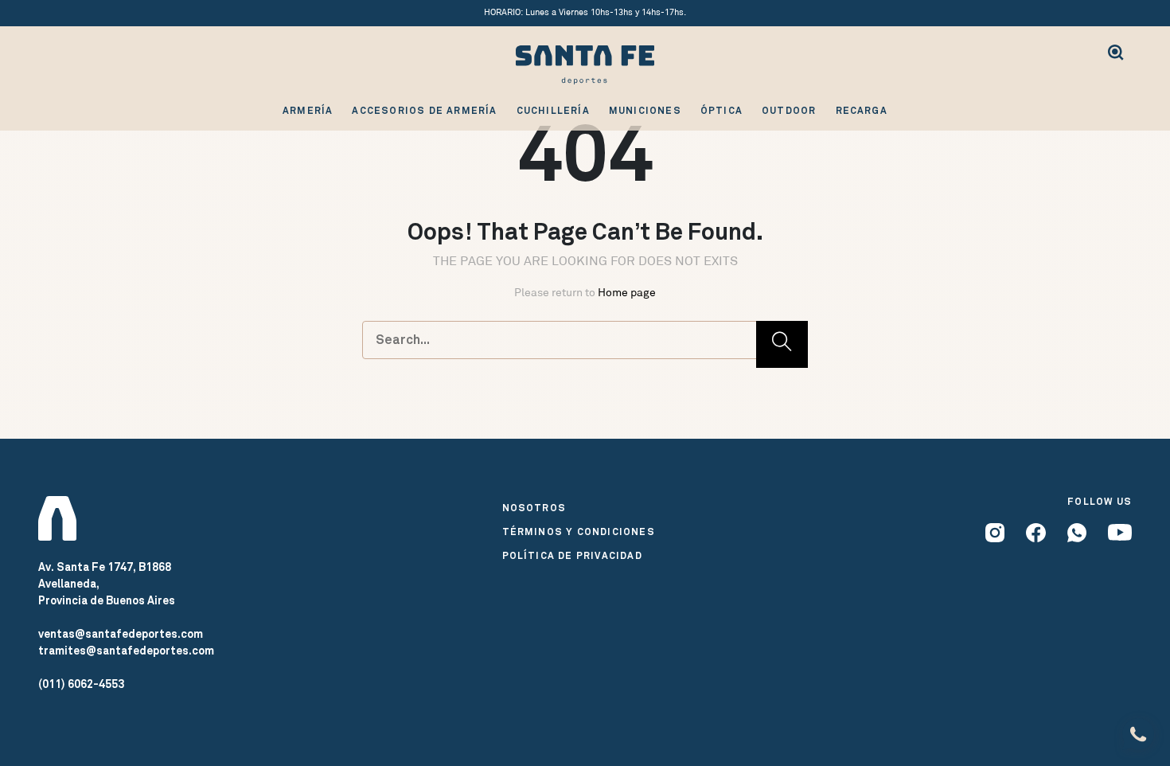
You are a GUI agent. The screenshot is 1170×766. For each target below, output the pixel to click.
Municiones (645, 110)
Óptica (721, 110)
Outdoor (789, 110)
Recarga (861, 110)
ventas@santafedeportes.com (120, 634)
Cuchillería (553, 110)
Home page (627, 292)
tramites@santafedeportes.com (126, 650)
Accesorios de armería (424, 110)
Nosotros (534, 508)
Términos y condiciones (578, 532)
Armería (308, 110)
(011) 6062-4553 (81, 684)
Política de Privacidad (572, 555)
